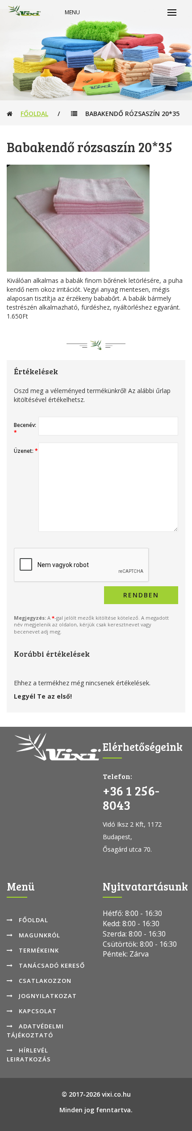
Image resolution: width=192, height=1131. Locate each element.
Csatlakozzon (45, 981)
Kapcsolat (38, 1011)
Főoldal (34, 113)
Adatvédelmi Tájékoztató (35, 1030)
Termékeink (39, 950)
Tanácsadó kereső (52, 965)
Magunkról (39, 935)
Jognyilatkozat (48, 996)
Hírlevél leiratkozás (29, 1054)
